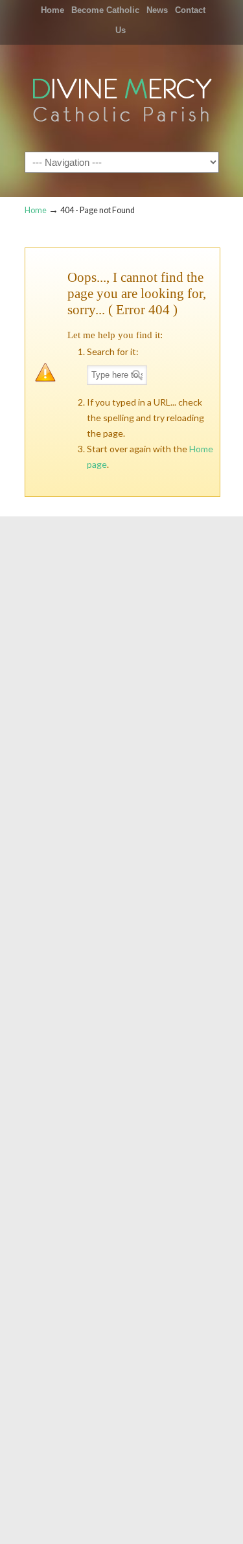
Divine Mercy (122, 97)
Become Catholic (105, 10)
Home (52, 10)
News (157, 10)
